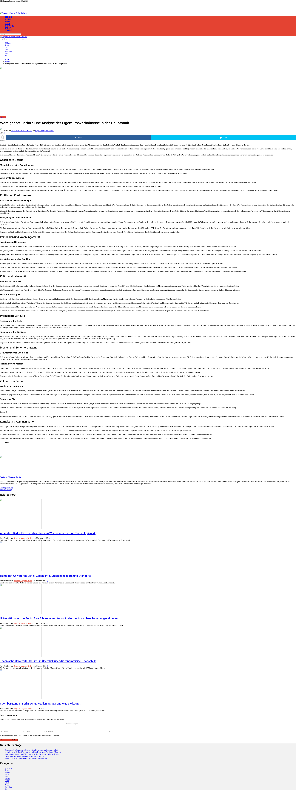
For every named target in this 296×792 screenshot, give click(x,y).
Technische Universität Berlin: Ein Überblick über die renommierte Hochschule (48, 661)
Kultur (8, 19)
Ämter (7, 770)
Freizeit (7, 779)
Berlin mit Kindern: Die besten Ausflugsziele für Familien (26, 758)
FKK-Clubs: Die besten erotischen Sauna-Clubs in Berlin (25, 756)
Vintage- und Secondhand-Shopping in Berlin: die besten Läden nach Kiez (32, 754)
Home (7, 59)
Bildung (8, 17)
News (7, 783)
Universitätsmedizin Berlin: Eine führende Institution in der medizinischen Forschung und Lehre (59, 618)
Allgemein (8, 768)
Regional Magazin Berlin (44, 131)
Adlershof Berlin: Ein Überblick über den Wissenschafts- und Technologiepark (48, 533)
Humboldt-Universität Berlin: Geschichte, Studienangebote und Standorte (45, 575)
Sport (8, 28)
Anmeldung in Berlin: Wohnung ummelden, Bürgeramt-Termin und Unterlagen (34, 752)
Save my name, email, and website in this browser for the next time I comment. (31, 736)
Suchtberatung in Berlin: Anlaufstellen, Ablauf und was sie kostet (40, 703)
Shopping (9, 26)
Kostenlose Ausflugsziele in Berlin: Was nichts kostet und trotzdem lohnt (31, 750)
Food (7, 24)
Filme (7, 21)
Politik (8, 30)
